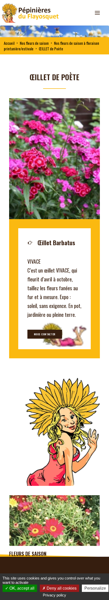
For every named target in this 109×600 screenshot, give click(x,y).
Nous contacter (45, 334)
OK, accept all (21, 588)
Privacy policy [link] (54, 595)
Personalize (95, 588)
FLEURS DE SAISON (27, 553)
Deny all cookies (61, 588)
